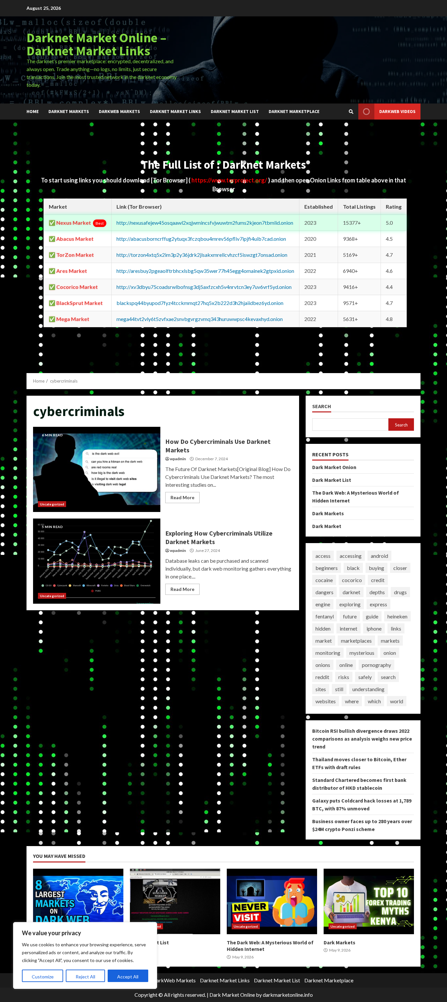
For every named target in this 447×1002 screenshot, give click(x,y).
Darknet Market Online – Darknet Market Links (97, 44)
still (339, 689)
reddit (322, 677)
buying (376, 568)
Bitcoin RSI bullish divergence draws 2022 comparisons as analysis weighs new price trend (362, 739)
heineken (397, 616)
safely (365, 677)
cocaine (324, 580)
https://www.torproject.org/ (229, 180)
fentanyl (324, 616)
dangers (324, 592)
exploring (350, 604)
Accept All (127, 976)
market (323, 640)
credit (377, 580)
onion (390, 653)
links (396, 628)
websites (325, 701)
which (374, 701)
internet (348, 628)
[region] (85, 955)
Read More (182, 497)
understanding (368, 689)
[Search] (351, 111)
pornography (376, 665)
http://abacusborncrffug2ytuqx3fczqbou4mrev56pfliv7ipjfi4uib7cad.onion (201, 239)
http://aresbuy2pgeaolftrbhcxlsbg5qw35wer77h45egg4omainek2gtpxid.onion (205, 271)
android (379, 556)
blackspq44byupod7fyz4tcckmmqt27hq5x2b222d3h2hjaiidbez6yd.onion (199, 303)
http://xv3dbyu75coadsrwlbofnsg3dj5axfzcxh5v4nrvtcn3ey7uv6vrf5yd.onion (204, 287)
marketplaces (356, 640)
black (353, 568)
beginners (326, 568)
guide (372, 616)
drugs (400, 592)
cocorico (352, 580)
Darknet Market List (235, 111)
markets (390, 640)
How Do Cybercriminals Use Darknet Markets (96, 469)
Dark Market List (331, 480)
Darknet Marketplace (294, 111)
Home (33, 111)
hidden (323, 628)
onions (322, 665)
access (323, 556)
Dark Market (326, 526)
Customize (43, 976)
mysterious (361, 653)
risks (343, 677)
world (396, 701)
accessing (351, 556)
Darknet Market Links (175, 111)
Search (321, 406)
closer (400, 568)
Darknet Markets (68, 111)
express (378, 604)
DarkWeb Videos (397, 111)
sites (320, 689)
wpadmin (178, 458)
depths (377, 592)
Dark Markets (328, 513)
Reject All (85, 976)
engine (322, 604)
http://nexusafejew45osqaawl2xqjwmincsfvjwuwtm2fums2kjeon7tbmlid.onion (204, 222)
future (350, 616)
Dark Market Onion (334, 467)
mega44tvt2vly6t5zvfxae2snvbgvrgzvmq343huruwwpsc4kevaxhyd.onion (199, 319)
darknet (351, 592)
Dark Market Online (232, 995)
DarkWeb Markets (119, 111)
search (388, 677)
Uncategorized (52, 504)
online (346, 665)
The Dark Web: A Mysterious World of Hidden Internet (272, 901)
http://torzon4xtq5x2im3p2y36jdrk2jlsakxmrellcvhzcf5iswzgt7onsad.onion (201, 255)
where (352, 701)
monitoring (327, 653)
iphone (374, 628)
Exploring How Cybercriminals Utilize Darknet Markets (96, 561)
